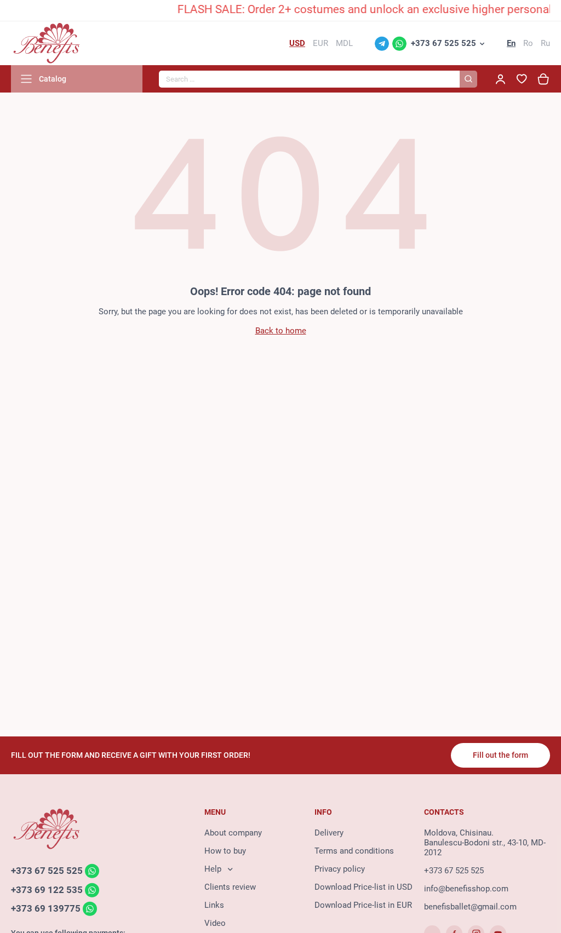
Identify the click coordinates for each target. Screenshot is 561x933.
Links (214, 905)
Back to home (280, 331)
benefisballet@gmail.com (470, 907)
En (511, 43)
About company (233, 833)
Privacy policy (339, 869)
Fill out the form (500, 755)
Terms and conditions (354, 851)
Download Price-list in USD (363, 887)
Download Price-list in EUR (363, 905)
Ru (545, 43)
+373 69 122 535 (47, 889)
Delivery (329, 833)
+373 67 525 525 (443, 43)
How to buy (225, 851)
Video (215, 923)
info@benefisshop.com (466, 889)
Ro (528, 43)
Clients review (230, 887)
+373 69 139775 (46, 908)
